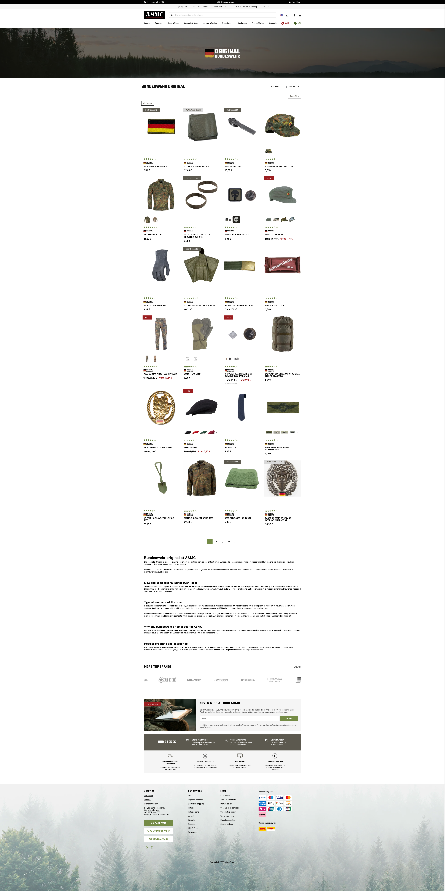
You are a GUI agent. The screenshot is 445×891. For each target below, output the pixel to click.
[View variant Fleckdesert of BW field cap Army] (276, 219)
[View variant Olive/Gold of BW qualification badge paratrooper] (292, 432)
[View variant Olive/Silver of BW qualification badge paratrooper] (284, 432)
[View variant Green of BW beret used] (203, 432)
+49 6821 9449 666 (152, 812)
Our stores (148, 796)
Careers (147, 800)
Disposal (191, 824)
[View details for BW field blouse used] (161, 194)
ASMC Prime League (222, 7)
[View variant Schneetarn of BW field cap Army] (292, 219)
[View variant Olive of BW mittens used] (187, 358)
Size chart (192, 820)
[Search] (172, 15)
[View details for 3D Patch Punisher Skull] (242, 194)
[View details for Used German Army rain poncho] (201, 265)
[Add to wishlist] (175, 111)
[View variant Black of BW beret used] (187, 432)
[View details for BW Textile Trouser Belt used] (242, 265)
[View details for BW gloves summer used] (161, 265)
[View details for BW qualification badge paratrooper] (282, 407)
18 (229, 542)
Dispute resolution (227, 820)
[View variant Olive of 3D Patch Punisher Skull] (228, 219)
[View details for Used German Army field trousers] (161, 333)
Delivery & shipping (196, 804)
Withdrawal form (227, 816)
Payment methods (195, 800)
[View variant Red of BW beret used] (195, 432)
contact (266, 7)
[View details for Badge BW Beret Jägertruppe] (161, 407)
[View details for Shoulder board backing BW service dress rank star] (242, 333)
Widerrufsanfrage (158, 839)
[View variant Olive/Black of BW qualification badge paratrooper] (269, 432)
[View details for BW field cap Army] (282, 194)
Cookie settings (226, 824)
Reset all (293, 96)
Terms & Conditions (228, 800)
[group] (159, 679)
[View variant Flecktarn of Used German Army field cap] (269, 151)
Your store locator (200, 7)
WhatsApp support (160, 831)
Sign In (289, 719)
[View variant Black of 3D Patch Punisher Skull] (236, 219)
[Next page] (235, 541)
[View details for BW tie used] (242, 407)
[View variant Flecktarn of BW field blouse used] (147, 219)
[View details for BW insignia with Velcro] (161, 126)
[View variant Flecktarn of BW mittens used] (195, 358)
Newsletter (192, 832)
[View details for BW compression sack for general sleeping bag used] (282, 333)
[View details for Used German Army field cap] (282, 126)
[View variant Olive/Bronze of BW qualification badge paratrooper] (276, 432)
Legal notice (225, 796)
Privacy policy (226, 804)
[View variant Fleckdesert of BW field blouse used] (155, 219)
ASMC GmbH (229, 862)
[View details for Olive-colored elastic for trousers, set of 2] (201, 194)
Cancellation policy (228, 812)
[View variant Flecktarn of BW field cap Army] (284, 219)
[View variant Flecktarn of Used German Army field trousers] (147, 358)
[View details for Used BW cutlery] (242, 126)
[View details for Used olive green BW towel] (242, 478)
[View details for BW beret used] (201, 407)
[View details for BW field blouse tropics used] (201, 478)
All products (147, 103)
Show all (297, 667)
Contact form (158, 823)
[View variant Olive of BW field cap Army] (269, 219)
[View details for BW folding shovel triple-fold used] (161, 478)
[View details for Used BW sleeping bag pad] (201, 126)
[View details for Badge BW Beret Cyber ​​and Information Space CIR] (282, 478)
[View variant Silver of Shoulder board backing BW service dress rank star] (236, 358)
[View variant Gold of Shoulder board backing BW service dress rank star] (228, 358)
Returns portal (193, 812)
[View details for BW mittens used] (201, 333)
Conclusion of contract (229, 808)
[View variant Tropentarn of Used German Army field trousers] (155, 358)
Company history (151, 804)
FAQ (189, 796)
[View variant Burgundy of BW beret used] (211, 432)
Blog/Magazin (181, 7)
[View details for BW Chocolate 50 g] (282, 265)
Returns (191, 808)
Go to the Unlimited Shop (246, 7)
